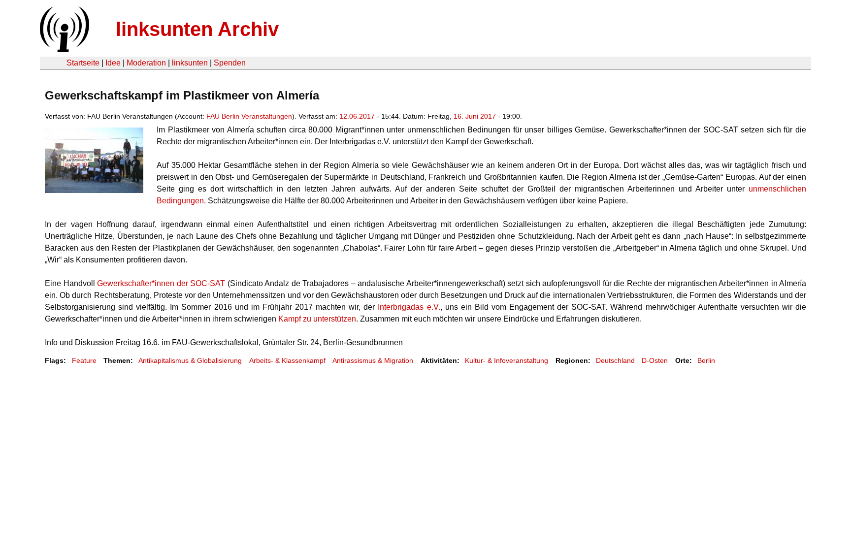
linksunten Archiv (197, 29)
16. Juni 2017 (475, 116)
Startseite (82, 63)
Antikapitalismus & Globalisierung (190, 360)
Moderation (146, 63)
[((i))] (63, 49)
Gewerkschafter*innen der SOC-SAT (161, 283)
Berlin (706, 360)
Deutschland (615, 360)
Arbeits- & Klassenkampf (287, 360)
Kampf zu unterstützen (317, 319)
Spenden (230, 63)
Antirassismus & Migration (372, 360)
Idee (113, 63)
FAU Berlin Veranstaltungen (249, 116)
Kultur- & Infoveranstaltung (506, 360)
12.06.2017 (357, 116)
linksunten (190, 63)
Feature (84, 360)
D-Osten (655, 360)
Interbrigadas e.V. (409, 307)
